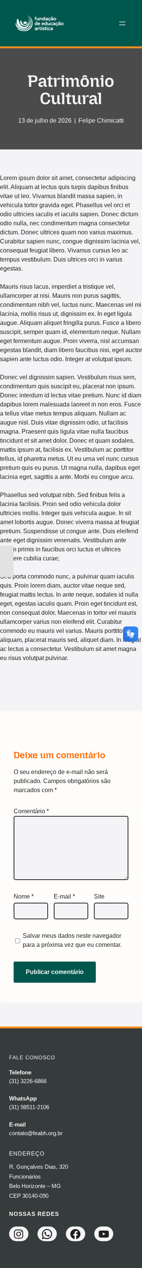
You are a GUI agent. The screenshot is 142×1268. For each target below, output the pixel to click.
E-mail (64, 896)
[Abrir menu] (122, 23)
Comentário (31, 811)
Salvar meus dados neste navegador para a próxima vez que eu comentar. (72, 940)
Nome (24, 896)
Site (99, 896)
